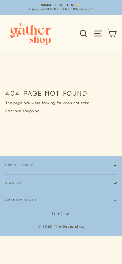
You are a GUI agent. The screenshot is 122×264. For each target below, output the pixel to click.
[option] (61, 7)
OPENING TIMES (21, 200)
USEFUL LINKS (19, 165)
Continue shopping (22, 111)
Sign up (13, 183)
